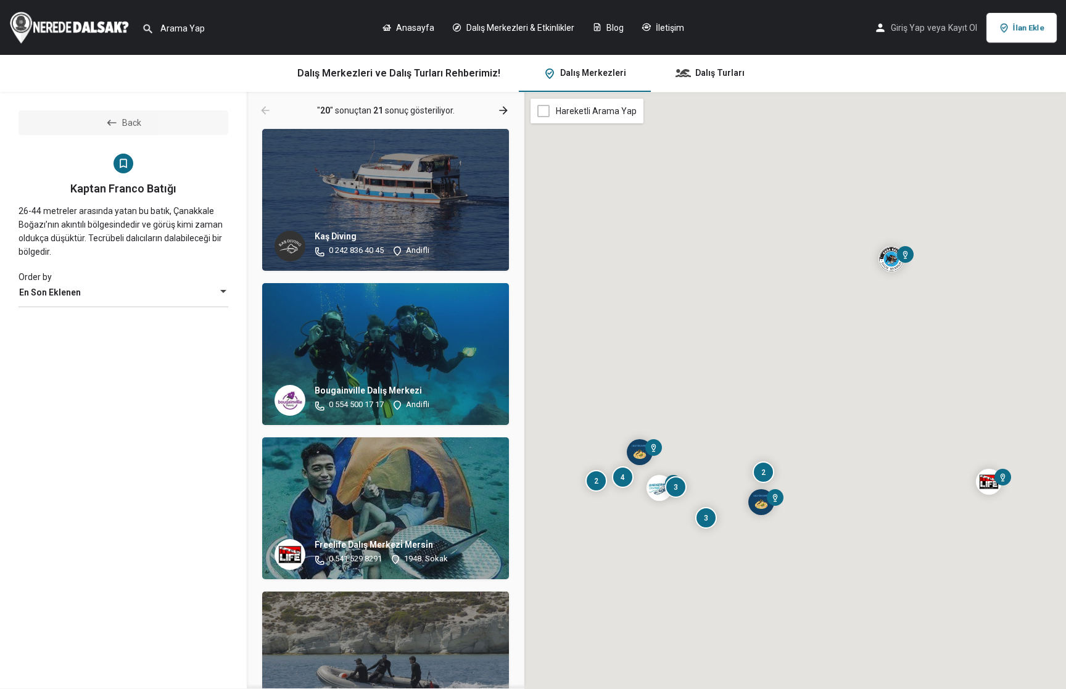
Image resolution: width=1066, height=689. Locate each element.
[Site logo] (71, 26)
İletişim (669, 28)
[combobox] (123, 292)
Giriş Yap (908, 28)
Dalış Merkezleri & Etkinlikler (519, 28)
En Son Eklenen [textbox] (50, 292)
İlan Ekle (1028, 27)
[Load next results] (504, 110)
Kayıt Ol (962, 28)
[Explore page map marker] (989, 482)
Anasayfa (414, 28)
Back (131, 123)
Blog (614, 28)
